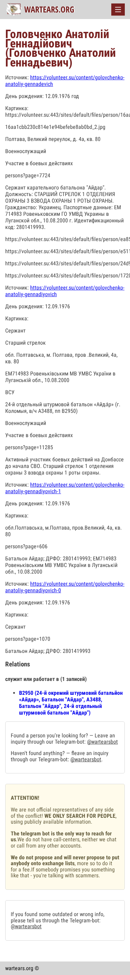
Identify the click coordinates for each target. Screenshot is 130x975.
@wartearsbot (102, 741)
